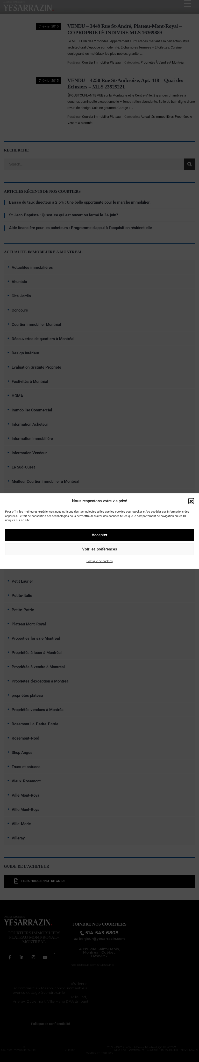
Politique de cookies (100, 561)
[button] (191, 501)
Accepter (99, 535)
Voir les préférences (99, 549)
